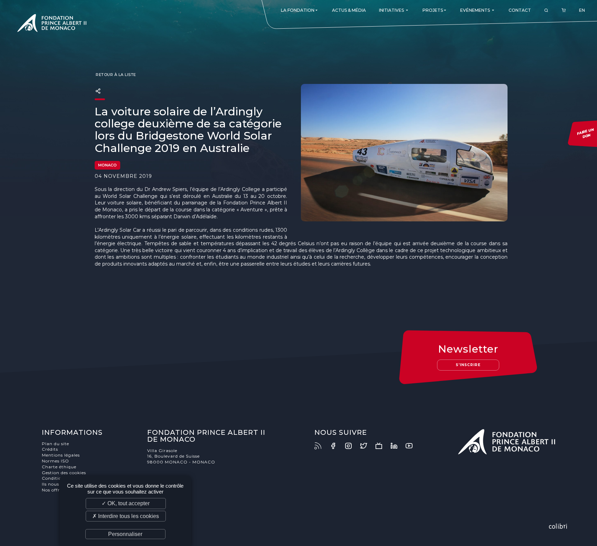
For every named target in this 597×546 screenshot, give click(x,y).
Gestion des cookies (64, 472)
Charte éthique (59, 466)
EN (582, 10)
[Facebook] (336, 446)
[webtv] (382, 446)
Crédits (50, 449)
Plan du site (55, 443)
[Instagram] (352, 446)
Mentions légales (61, 455)
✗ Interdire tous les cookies (125, 516)
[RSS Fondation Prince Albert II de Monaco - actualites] (321, 446)
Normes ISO (55, 460)
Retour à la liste (115, 74)
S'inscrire (468, 365)
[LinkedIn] (397, 446)
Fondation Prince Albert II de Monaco (51, 24)
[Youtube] (412, 446)
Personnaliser (125, 534)
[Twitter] (367, 446)
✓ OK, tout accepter (126, 503)
